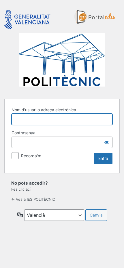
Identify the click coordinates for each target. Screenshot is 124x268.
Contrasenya (23, 132)
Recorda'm (31, 155)
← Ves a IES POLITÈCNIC (33, 199)
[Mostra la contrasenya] (106, 142)
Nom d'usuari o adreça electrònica (44, 109)
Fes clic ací (21, 189)
